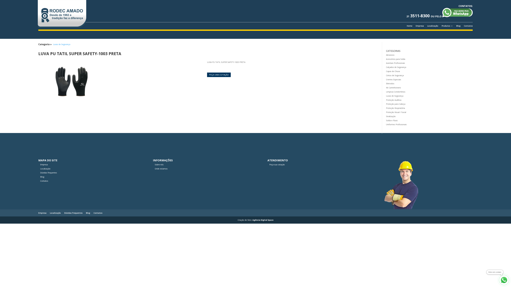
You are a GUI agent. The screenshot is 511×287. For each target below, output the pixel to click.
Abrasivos (390, 55)
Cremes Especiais (393, 79)
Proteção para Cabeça (395, 104)
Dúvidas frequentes (48, 172)
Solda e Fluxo (392, 120)
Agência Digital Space (262, 220)
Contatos (468, 26)
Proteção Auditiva (393, 100)
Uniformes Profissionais (396, 124)
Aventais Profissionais (395, 63)
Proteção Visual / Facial (396, 112)
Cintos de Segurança (395, 75)
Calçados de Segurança (396, 67)
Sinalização (391, 116)
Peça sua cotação (277, 164)
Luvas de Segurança (61, 44)
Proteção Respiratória (395, 108)
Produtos (446, 26)
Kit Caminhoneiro (393, 87)
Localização (432, 26)
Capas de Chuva (393, 71)
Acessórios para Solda (395, 59)
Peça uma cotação (219, 74)
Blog (458, 26)
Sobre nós (159, 164)
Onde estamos (161, 168)
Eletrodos (390, 83)
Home (409, 26)
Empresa (420, 26)
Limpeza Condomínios (395, 91)
